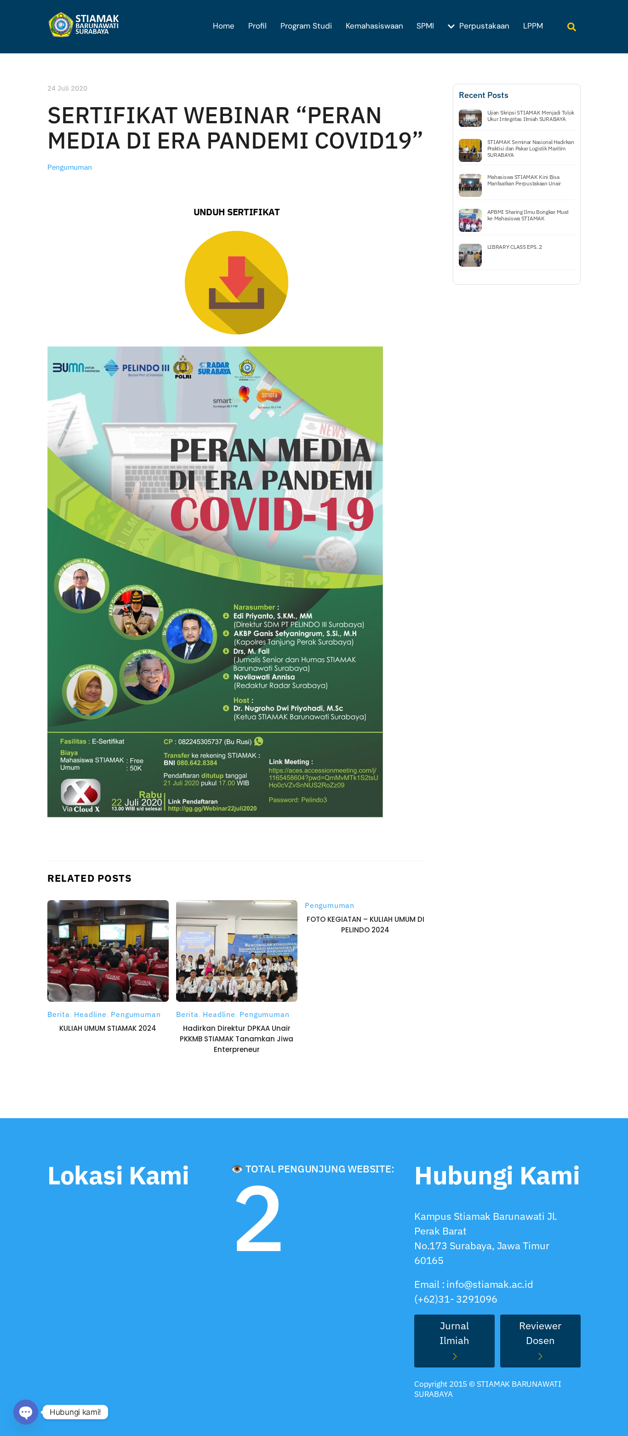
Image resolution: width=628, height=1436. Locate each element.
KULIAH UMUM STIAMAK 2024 (107, 1028)
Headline (90, 1014)
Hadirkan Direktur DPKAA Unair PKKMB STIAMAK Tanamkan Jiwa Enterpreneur (236, 1038)
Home (223, 26)
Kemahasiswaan (374, 26)
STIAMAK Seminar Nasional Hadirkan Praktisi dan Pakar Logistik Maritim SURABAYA (530, 148)
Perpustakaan (483, 26)
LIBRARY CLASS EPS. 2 (514, 247)
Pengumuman (69, 167)
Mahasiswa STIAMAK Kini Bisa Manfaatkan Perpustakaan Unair (524, 180)
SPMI (425, 26)
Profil (257, 26)
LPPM (533, 26)
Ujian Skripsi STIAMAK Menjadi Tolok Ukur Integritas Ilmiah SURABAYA (531, 115)
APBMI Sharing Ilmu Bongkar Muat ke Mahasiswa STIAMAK (528, 215)
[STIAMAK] (86, 32)
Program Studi (306, 26)
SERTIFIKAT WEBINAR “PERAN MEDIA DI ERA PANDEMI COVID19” (235, 127)
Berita (58, 1014)
